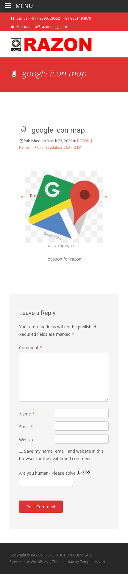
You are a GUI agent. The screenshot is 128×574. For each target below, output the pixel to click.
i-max (70, 561)
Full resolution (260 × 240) (60, 147)
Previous (32, 195)
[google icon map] (64, 206)
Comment (30, 347)
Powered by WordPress (30, 561)
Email (26, 426)
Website (27, 440)
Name (27, 414)
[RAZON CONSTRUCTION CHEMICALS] (46, 43)
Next (99, 195)
